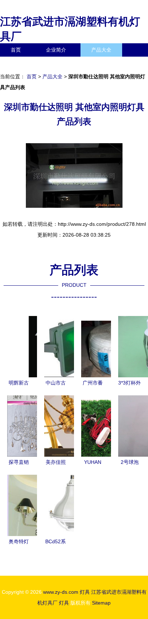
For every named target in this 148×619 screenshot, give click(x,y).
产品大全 (101, 50)
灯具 (85, 592)
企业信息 (66, 63)
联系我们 (21, 63)
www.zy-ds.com (60, 592)
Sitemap (101, 603)
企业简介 (56, 50)
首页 (16, 50)
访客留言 (111, 63)
